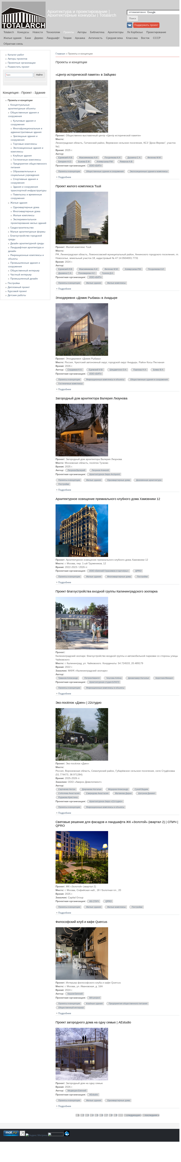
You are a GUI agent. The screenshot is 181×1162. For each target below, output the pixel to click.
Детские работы (17, 295)
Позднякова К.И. (113, 157)
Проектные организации (22, 62)
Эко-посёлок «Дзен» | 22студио (78, 702)
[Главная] (24, 15)
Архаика (80, 37)
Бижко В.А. (158, 370)
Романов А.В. (126, 161)
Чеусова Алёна (113, 678)
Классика (132, 37)
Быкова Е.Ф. (84, 161)
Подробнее (64, 177)
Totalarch (9, 32)
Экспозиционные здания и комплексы (149, 171)
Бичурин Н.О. (64, 161)
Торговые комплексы (25, 143)
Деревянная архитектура (148, 480)
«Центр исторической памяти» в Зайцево (86, 74)
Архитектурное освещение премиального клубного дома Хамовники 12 (108, 499)
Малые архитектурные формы (27, 231)
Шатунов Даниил (146, 793)
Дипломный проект (19, 287)
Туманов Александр (68, 678)
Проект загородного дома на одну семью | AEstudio (93, 1022)
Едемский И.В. (65, 157)
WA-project (94, 998)
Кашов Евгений (75, 994)
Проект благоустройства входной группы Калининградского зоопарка (107, 591)
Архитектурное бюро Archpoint (104, 474)
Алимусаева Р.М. (105, 161)
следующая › (134, 1115)
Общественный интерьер (71, 1007)
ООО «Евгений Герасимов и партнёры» (109, 571)
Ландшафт (53, 37)
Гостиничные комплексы (70, 383)
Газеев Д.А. (107, 273)
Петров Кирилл (92, 678)
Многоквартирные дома (119, 576)
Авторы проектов (17, 58)
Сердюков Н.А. (75, 370)
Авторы (82, 32)
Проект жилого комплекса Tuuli (78, 186)
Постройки (63, 484)
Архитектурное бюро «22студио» (105, 801)
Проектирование (156, 32)
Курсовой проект (17, 291)
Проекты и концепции (69, 171)
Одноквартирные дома (118, 480)
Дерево (38, 37)
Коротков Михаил (164, 678)
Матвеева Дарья (123, 793)
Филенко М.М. (154, 157)
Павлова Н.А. (139, 370)
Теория (67, 37)
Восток (145, 37)
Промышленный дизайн (24, 278)
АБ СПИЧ (94, 901)
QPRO (138, 571)
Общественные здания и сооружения (105, 171)
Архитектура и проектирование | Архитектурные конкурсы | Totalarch (81, 13)
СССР (156, 37)
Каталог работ (16, 54)
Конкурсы (23, 32)
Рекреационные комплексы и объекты (105, 379)
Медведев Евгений (77, 1090)
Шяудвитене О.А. (118, 370)
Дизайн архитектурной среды (27, 243)
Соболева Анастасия (69, 793)
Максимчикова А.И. (88, 157)
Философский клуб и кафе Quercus (81, 922)
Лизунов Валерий (76, 470)
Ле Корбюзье (135, 32)
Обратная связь (13, 43)
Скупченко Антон (66, 789)
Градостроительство (22, 227)
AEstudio (93, 1095)
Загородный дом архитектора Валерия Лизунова (91, 398)
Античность (95, 37)
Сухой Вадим (141, 789)
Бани (28, 37)
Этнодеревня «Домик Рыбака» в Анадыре (86, 298)
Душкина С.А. (134, 157)
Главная (60, 53)
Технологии (53, 32)
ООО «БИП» (95, 165)
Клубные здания (94, 1003)
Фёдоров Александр (118, 789)
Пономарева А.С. (86, 273)
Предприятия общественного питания (128, 1003)
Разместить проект (18, 66)
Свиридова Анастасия (97, 793)
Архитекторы (116, 32)
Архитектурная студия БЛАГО (104, 682)
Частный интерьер (21, 274)
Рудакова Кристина (68, 797)
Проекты (68, 32)
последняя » (152, 1115)
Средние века (114, 37)
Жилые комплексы (116, 283)
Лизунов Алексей (100, 470)
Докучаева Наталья (91, 789)
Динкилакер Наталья (138, 678)
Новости (38, 32)
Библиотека (97, 32)
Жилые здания (12, 37)
